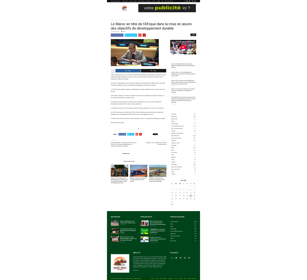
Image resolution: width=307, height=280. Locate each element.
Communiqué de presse (177, 126)
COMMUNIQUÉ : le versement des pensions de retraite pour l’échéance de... (157, 231)
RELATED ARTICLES (117, 161)
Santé (172, 171)
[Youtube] (195, 1)
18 (176, 195)
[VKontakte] (192, 1)
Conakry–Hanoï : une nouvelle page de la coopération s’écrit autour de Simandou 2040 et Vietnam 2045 (183, 74)
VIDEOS (173, 174)
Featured (173, 140)
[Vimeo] (190, 1)
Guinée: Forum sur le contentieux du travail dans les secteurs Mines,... (158, 239)
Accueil (130, 1)
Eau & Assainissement (177, 128)
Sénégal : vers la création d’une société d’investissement (156, 143)
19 (180, 195)
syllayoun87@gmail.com (145, 270)
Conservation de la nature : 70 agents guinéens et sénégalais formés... (128, 230)
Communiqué (174, 123)
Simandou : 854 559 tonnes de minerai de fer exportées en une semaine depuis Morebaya (156, 179)
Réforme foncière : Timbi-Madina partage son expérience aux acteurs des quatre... (128, 238)
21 (187, 195)
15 (190, 192)
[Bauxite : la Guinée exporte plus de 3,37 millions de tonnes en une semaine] (138, 171)
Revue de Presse (175, 169)
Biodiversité (174, 119)
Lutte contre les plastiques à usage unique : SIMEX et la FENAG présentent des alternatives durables (183, 65)
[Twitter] (187, 1)
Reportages (174, 164)
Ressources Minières (176, 167)
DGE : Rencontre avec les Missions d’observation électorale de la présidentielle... (158, 223)
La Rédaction (126, 153)
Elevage (158, 1)
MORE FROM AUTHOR (129, 161)
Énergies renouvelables (177, 133)
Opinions (173, 157)
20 (183, 195)
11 (176, 192)
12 (180, 192)
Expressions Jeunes (169, 1)
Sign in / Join (125, 1)
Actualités (173, 114)
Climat (173, 121)
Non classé (174, 152)
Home (112, 20)
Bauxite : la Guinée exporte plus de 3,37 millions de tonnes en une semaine (138, 179)
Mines (135, 1)
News (172, 150)
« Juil (171, 204)
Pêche (153, 1)
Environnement (141, 1)
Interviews (174, 145)
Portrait (173, 162)
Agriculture (148, 1)
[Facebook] (184, 1)
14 (187, 192)
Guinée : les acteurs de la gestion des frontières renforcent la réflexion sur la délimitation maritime (183, 90)
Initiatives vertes (175, 143)
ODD (162, 1)
